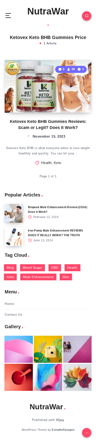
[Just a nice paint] (48, 377)
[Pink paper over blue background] (18, 349)
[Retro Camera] (48, 349)
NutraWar (48, 11)
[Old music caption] (77, 349)
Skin (65, 277)
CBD (54, 267)
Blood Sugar (32, 267)
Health (46, 163)
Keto (57, 163)
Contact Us (13, 314)
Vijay (60, 420)
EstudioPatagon (63, 429)
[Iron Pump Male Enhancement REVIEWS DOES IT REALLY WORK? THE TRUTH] (14, 236)
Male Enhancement (38, 277)
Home (9, 304)
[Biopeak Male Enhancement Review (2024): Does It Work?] (14, 213)
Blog (10, 267)
